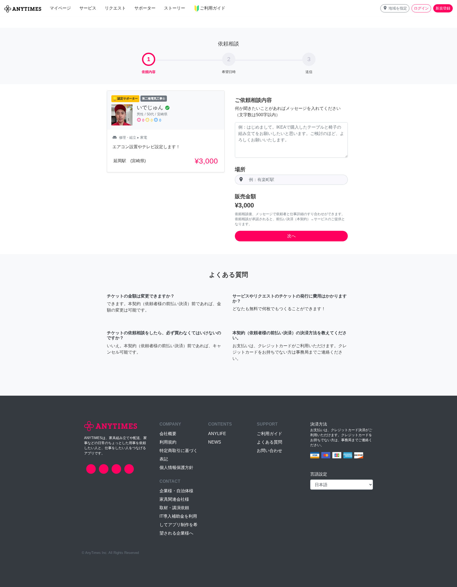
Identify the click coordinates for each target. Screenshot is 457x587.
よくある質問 (269, 442)
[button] (394, 8)
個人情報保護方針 (176, 467)
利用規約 (167, 442)
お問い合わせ (269, 450)
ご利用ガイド (269, 433)
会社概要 (167, 433)
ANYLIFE (217, 433)
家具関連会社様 (174, 499)
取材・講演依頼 (174, 507)
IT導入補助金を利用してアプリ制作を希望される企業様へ (178, 524)
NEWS (214, 442)
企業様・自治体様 (176, 491)
